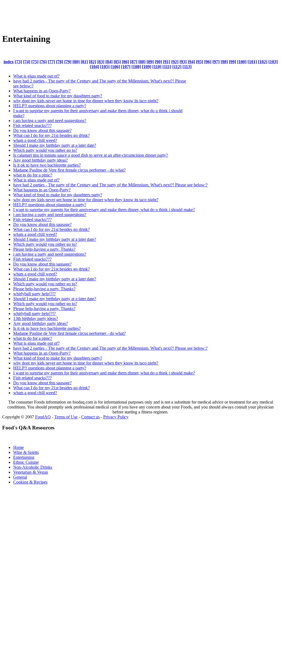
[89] (150, 61)
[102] (262, 61)
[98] (224, 61)
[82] (92, 61)
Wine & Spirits (26, 452)
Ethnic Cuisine (26, 462)
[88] (141, 61)
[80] (76, 61)
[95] (199, 61)
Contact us (90, 417)
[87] (133, 61)
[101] (252, 61)
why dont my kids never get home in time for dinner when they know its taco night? (85, 100)
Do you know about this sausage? (42, 130)
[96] (207, 61)
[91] (166, 61)
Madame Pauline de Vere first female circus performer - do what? (69, 170)
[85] (117, 61)
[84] (109, 61)
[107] (125, 66)
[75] (34, 61)
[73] (18, 61)
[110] (156, 66)
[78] (59, 61)
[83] (100, 61)
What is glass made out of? (36, 76)
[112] (176, 66)
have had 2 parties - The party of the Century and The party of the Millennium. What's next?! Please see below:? (110, 185)
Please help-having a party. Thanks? (44, 249)
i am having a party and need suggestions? (49, 120)
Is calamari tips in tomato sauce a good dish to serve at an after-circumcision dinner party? (90, 155)
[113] (187, 66)
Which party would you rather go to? (45, 150)
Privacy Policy (115, 417)
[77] (51, 61)
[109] (146, 66)
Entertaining (23, 457)
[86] (125, 61)
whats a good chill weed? (35, 140)
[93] (183, 61)
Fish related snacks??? (32, 125)
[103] (273, 61)
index (9, 61)
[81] (84, 61)
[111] (166, 66)
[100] (241, 61)
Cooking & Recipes (30, 482)
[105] (104, 66)
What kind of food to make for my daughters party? (57, 95)
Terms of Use (66, 417)
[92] (174, 61)
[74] (26, 61)
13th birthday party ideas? (35, 318)
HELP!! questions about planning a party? (49, 105)
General (20, 477)
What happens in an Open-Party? (42, 91)
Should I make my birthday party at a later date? (54, 145)
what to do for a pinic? (32, 175)
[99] (232, 61)
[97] (216, 61)
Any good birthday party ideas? (40, 160)
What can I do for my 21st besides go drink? (51, 135)
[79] (67, 61)
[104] (94, 66)
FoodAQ (43, 417)
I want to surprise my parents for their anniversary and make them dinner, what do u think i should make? (104, 209)
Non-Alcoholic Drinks (32, 467)
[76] (43, 61)
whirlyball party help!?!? (34, 293)
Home (18, 447)
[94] (191, 61)
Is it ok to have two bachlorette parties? (47, 165)
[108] (136, 66)
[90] (158, 61)
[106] (115, 66)
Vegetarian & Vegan (30, 472)
